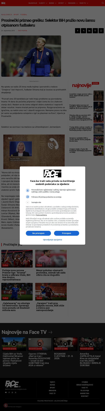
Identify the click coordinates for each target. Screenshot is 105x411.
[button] (52, 202)
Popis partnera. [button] (41, 215)
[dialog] (52, 205)
